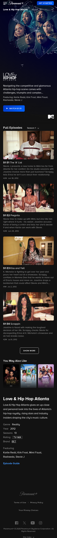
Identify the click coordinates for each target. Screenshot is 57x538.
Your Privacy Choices (28, 510)
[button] (5, 3)
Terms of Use (20, 503)
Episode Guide (11, 463)
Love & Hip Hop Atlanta (15, 10)
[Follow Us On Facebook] (16, 522)
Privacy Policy (36, 503)
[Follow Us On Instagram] (40, 522)
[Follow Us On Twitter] (24, 522)
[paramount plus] (16, 3)
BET (14, 441)
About (35, 10)
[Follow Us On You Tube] (33, 522)
